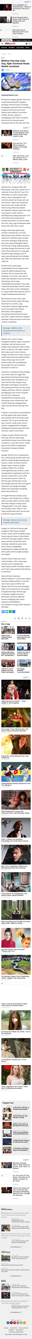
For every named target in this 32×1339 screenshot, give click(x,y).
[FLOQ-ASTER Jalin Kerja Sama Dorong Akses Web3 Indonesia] (24, 630)
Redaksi (11, 1330)
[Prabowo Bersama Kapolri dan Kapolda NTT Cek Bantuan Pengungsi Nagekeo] (8, 646)
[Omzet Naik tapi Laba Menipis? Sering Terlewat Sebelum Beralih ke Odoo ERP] (7, 1117)
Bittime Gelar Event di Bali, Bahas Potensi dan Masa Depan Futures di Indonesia (21, 1124)
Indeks (6, 1328)
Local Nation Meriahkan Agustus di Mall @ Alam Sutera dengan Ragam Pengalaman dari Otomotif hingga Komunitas (21, 1149)
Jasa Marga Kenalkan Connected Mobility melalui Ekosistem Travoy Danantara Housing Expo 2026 (23, 670)
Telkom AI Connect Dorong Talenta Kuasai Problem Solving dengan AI (23, 653)
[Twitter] (11, 1322)
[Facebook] (8, 1322)
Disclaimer (19, 1330)
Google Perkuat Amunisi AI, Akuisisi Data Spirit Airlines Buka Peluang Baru (21, 1141)
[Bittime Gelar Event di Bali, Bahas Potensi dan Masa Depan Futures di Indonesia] (7, 1125)
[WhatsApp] (21, 1322)
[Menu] (2, 43)
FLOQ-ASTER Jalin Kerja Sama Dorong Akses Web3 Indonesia (23, 637)
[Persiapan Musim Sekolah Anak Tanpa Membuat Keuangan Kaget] (5, 1258)
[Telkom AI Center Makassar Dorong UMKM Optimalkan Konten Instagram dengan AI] (8, 663)
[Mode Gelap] (27, 43)
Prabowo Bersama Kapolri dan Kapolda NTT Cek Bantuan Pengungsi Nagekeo (8, 653)
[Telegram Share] (25, 618)
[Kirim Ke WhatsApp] (29, 618)
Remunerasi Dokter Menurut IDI (12, 1265)
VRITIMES (7, 69)
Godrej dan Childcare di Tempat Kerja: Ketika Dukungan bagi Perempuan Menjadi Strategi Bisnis (21, 1108)
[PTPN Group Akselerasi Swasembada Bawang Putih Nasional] (7, 1133)
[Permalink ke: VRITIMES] (2, 70)
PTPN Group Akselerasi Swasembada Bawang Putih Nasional (20, 1133)
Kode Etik (13, 1328)
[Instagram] (17, 1322)
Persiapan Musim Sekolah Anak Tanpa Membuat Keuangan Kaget (20, 1257)
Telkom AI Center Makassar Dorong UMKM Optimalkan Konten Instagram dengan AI (7, 670)
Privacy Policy (23, 1328)
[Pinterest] (14, 1322)
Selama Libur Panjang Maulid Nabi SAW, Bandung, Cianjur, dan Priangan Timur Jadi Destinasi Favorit (8, 637)
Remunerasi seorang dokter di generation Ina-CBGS (15, 1270)
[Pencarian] (30, 43)
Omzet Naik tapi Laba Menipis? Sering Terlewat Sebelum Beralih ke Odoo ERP (20, 1116)
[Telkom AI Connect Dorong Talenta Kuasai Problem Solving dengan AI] (24, 646)
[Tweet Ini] (18, 618)
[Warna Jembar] (10, 43)
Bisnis (3, 58)
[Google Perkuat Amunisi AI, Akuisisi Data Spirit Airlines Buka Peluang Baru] (7, 1141)
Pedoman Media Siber (16, 1332)
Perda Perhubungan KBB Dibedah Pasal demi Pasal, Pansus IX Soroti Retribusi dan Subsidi (20, 1227)
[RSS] (24, 1322)
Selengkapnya (15, 1247)
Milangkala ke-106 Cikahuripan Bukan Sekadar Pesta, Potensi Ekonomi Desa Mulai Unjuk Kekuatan (21, 1221)
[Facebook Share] (15, 618)
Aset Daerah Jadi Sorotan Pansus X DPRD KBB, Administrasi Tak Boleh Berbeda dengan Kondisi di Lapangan (21, 1241)
